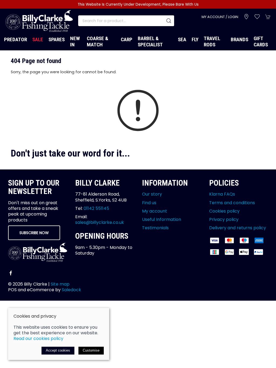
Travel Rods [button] (212, 41)
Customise (91, 350)
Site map (60, 284)
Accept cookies (58, 350)
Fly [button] (195, 39)
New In (75, 41)
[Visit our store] (246, 17)
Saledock (71, 290)
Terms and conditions (232, 203)
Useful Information (161, 219)
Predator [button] (15, 39)
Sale (37, 39)
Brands (239, 39)
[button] (257, 17)
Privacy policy (224, 219)
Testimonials (155, 228)
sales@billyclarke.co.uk (99, 222)
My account (154, 211)
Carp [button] (126, 39)
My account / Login (220, 17)
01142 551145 (96, 208)
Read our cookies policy (38, 338)
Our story (152, 194)
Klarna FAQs (222, 194)
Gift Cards (261, 41)
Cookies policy (224, 211)
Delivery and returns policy (237, 228)
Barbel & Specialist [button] (150, 41)
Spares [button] (57, 39)
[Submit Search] (168, 20)
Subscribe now (34, 232)
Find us (149, 203)
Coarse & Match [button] (97, 41)
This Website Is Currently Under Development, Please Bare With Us (138, 4)
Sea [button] (182, 39)
